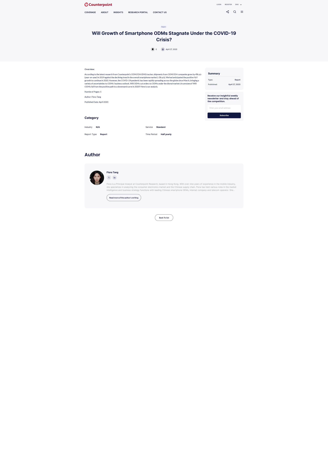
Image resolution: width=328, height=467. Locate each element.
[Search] (234, 11)
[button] (238, 4)
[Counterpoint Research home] (98, 5)
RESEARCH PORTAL (138, 12)
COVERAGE (90, 12)
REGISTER (228, 4)
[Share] (227, 11)
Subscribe (224, 115)
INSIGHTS (118, 12)
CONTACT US (160, 12)
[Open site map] (241, 11)
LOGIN (219, 4)
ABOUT (104, 12)
